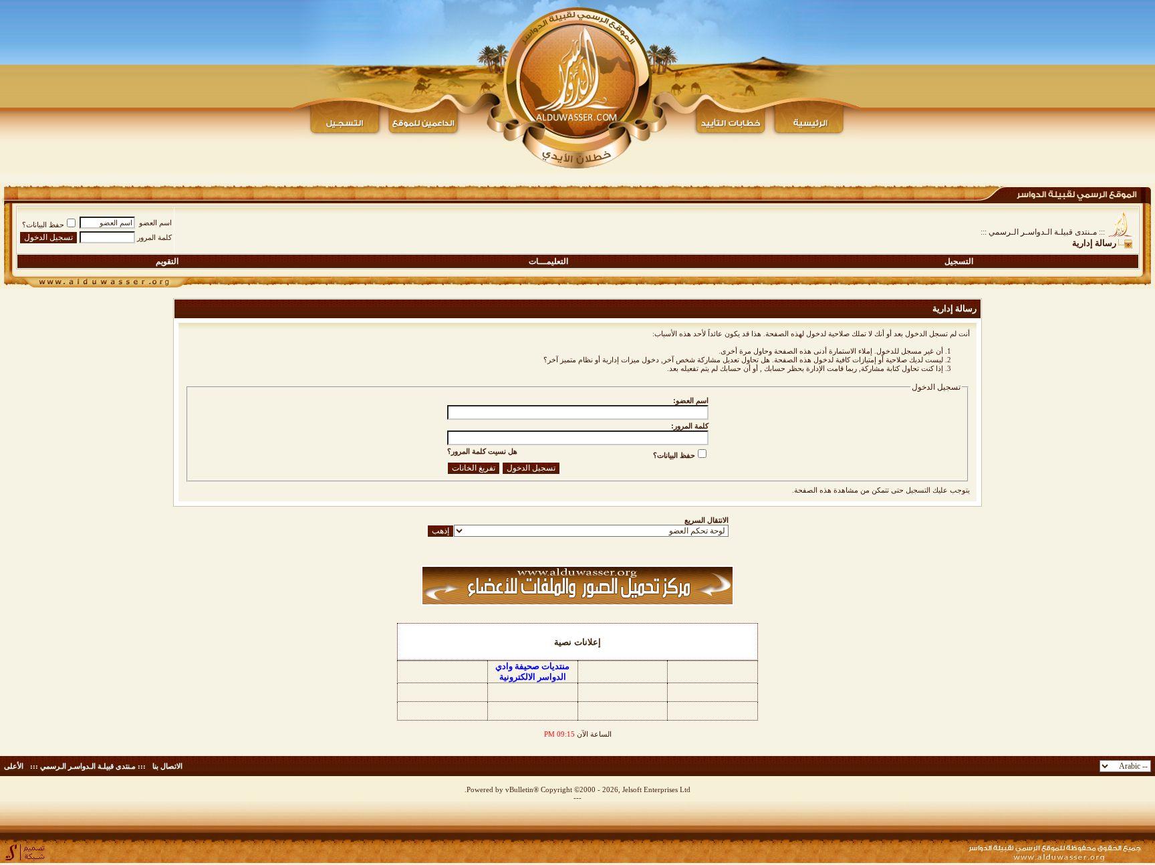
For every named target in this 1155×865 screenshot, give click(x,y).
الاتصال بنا (167, 766)
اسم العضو (155, 223)
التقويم (167, 261)
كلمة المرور (154, 237)
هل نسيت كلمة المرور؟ (482, 451)
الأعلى (13, 766)
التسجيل (958, 261)
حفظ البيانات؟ (43, 225)
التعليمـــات (548, 261)
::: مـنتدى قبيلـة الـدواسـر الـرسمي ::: (1043, 232)
